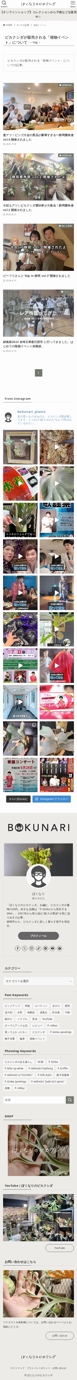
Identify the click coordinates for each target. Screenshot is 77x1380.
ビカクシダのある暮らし (19, 1062)
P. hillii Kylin (45, 1075)
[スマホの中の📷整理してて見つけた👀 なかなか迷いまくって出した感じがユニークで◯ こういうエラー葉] (20, 520)
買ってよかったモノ (16, 1032)
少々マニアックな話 (16, 1025)
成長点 (43, 1012)
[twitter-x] (24, 948)
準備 (27, 1006)
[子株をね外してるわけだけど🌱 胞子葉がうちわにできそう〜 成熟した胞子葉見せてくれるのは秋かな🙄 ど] (57, 483)
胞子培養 (10, 1038)
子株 (67, 1012)
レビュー (37, 1025)
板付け (8, 1019)
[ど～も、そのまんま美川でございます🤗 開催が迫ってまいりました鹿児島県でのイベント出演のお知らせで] (57, 775)
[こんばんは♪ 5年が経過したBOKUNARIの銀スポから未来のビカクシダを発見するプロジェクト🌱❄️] (20, 447)
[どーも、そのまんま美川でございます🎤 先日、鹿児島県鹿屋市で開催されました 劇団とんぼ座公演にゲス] (57, 665)
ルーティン (41, 1006)
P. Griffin (63, 1068)
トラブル (22, 1019)
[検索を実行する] (70, 1100)
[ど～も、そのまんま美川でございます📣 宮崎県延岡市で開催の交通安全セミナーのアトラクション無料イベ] (20, 665)
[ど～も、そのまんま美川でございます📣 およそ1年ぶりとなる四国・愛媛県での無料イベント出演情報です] (57, 520)
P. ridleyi (52, 1025)
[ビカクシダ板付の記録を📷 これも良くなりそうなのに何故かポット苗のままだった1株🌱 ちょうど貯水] (20, 738)
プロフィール (38, 936)
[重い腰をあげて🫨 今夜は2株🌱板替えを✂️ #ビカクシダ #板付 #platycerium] (57, 738)
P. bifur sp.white (14, 1068)
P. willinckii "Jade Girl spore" (47, 1081)
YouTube (47, 1019)
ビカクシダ (38, 1032)
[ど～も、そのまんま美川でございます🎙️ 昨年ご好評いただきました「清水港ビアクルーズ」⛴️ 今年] (57, 702)
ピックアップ (12, 1006)
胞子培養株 (62, 1075)
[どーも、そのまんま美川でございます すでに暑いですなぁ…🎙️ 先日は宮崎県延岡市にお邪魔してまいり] (20, 556)
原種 (7, 1088)
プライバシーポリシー (38, 1368)
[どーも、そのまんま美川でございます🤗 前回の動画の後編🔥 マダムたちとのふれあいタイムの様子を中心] (57, 556)
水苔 (19, 1012)
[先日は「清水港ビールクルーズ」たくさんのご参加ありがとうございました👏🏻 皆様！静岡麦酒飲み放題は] (20, 593)
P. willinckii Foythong (41, 1068)
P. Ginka (53, 1062)
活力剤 (8, 1012)
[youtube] (52, 948)
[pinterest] (45, 948)
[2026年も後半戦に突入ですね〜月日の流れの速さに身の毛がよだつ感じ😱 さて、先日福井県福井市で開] (57, 593)
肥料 (67, 1006)
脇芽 (22, 1038)
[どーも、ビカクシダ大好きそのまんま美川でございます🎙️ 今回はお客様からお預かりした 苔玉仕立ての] (57, 629)
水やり (56, 1006)
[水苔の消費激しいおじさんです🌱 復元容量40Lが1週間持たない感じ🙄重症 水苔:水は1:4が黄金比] (20, 483)
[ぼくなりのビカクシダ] (38, 4)
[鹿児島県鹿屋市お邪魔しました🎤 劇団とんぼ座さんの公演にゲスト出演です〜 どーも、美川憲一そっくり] (20, 702)
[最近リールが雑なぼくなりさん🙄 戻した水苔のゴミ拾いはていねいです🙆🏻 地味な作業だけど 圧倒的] (57, 447)
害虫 (34, 1019)
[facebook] (17, 948)
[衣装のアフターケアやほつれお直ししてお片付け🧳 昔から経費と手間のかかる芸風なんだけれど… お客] (20, 629)
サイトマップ (18, 1368)
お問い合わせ (59, 1335)
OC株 (41, 1062)
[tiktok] (38, 948)
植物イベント (37, 1038)
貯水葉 (56, 1012)
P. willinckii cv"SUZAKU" (19, 1075)
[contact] (59, 948)
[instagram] (31, 948)
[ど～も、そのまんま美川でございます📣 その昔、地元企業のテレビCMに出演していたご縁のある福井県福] (20, 775)
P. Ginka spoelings (61, 1032)
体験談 (31, 1012)
